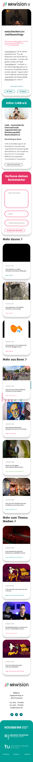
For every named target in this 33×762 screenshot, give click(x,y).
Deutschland (9, 80)
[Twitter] (21, 715)
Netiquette (16, 754)
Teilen (10, 91)
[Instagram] (16, 715)
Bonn (20, 41)
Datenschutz (6, 754)
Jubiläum (20, 86)
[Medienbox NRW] (16, 727)
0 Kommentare (15, 45)
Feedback (23, 91)
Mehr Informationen (13, 165)
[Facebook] (11, 715)
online (12, 86)
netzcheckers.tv (10, 52)
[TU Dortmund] (16, 746)
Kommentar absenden (15, 230)
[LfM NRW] (16, 737)
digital (15, 86)
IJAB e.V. (16, 41)
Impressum (27, 754)
